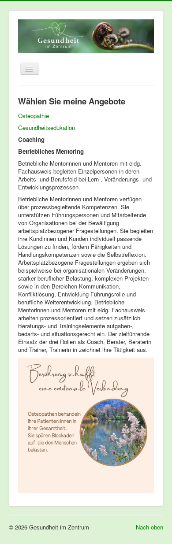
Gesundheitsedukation (46, 127)
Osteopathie (33, 115)
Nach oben (149, 527)
